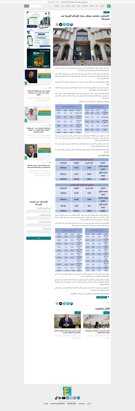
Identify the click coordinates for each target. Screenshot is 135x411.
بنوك (62, 6)
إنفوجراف (85, 6)
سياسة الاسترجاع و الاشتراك (57, 403)
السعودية (88, 70)
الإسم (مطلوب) (46, 229)
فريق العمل (81, 403)
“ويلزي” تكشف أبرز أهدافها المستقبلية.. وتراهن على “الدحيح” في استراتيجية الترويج (38, 93)
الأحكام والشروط (72, 403)
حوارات (91, 6)
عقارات (67, 6)
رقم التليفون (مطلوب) (45, 222)
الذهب (73, 6)
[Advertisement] (81, 359)
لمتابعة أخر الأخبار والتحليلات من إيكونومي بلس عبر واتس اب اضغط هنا (90, 294)
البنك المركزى (101, 297)
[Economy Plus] (109, 6)
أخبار (97, 6)
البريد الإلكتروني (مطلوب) (44, 208)
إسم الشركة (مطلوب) (45, 215)
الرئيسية (102, 6)
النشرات (56, 6)
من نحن (89, 403)
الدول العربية (85, 68)
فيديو (78, 6)
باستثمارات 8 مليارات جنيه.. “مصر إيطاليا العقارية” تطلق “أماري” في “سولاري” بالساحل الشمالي (38, 130)
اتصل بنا (46, 403)
